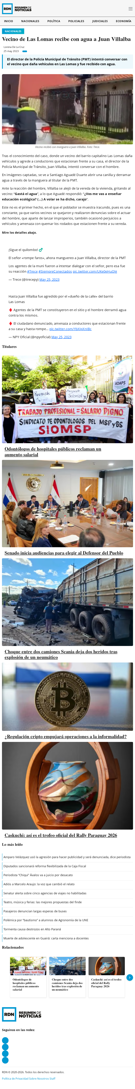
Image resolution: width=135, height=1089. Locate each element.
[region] (67, 977)
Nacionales (30, 21)
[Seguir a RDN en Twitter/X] (5, 1053)
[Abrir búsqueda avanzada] (124, 9)
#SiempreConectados (55, 271)
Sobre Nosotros (39, 1078)
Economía (123, 21)
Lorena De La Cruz (14, 47)
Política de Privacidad (15, 1078)
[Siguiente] (129, 977)
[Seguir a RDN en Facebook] (5, 1040)
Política (53, 21)
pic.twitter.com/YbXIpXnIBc (70, 329)
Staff (52, 1078)
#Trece (32, 271)
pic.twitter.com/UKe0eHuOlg (95, 271)
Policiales (76, 21)
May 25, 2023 (49, 279)
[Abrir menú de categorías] (130, 8)
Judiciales (100, 21)
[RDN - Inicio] (18, 8)
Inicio (8, 21)
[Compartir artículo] (24, 51)
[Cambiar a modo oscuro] (120, 8)
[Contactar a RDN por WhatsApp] (5, 1060)
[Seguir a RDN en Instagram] (5, 1047)
